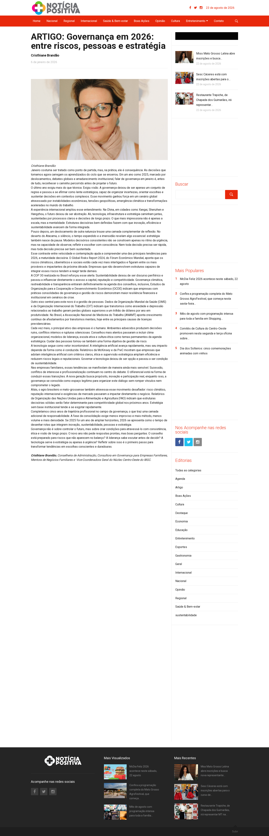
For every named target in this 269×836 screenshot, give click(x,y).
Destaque (181, 513)
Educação (181, 530)
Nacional (51, 21)
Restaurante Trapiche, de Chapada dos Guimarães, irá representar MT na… (215, 810)
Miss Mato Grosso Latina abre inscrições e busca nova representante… (215, 771)
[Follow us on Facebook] (191, 8)
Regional (69, 21)
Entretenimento (195, 21)
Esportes (181, 547)
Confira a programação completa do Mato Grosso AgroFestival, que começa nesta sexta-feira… (206, 298)
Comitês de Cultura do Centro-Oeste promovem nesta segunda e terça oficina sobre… (206, 333)
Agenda (180, 479)
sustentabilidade (186, 615)
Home (36, 21)
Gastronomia (183, 555)
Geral (178, 564)
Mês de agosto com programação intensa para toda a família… (141, 811)
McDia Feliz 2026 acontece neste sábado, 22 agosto (143, 771)
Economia (181, 521)
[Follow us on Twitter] (197, 8)
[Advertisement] (206, 147)
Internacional (89, 21)
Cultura (175, 21)
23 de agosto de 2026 (220, 8)
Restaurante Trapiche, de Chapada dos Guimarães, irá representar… (213, 100)
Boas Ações (141, 21)
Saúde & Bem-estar (115, 21)
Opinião (160, 21)
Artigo (179, 487)
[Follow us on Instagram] (201, 8)
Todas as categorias (188, 470)
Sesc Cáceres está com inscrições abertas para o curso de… (215, 790)
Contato (219, 21)
